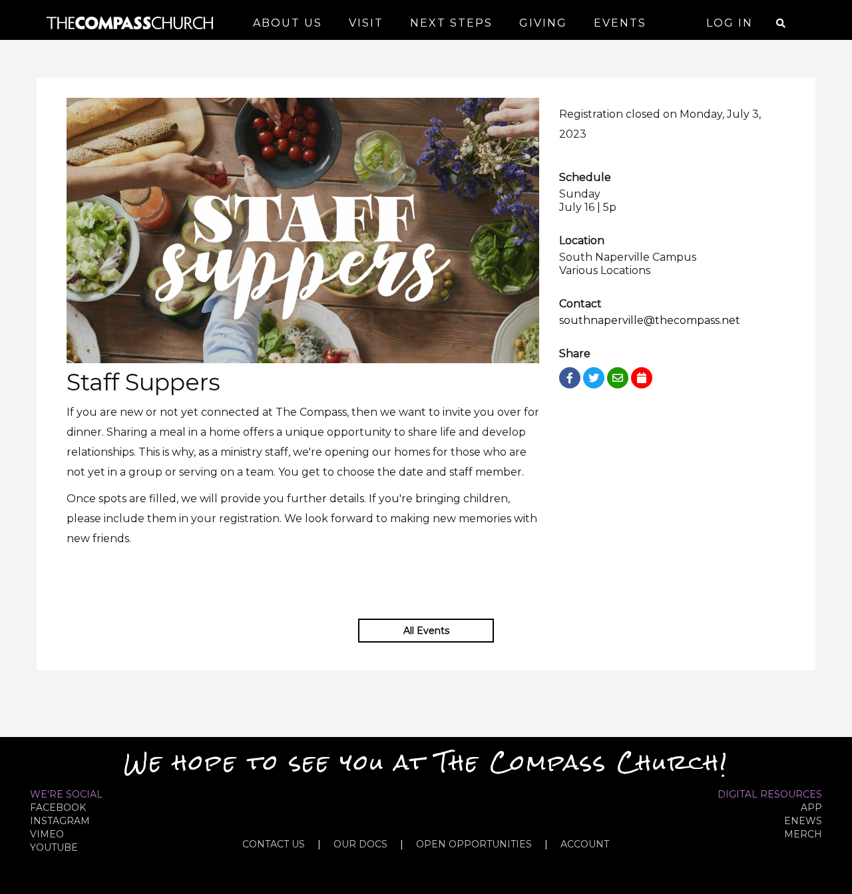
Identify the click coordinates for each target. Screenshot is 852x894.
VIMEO (47, 834)
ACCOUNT (584, 844)
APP (811, 808)
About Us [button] (287, 23)
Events (620, 23)
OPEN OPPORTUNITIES (474, 844)
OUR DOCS (360, 844)
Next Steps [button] (451, 23)
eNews (803, 821)
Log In (729, 23)
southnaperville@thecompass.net (649, 320)
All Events (426, 631)
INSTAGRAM (60, 821)
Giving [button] (543, 23)
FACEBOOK (58, 808)
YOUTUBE (54, 847)
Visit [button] (366, 23)
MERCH (803, 834)
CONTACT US (273, 844)
